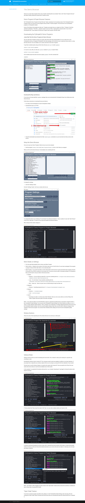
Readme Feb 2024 (42, 4)
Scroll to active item (13, 9)
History (60, 4)
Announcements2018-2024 (53, 4)
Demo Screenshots (23, 4)
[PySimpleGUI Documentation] (10, 1)
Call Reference (16, 4)
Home (10, 4)
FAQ (29, 4)
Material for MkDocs (16, 501)
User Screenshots (35, 4)
